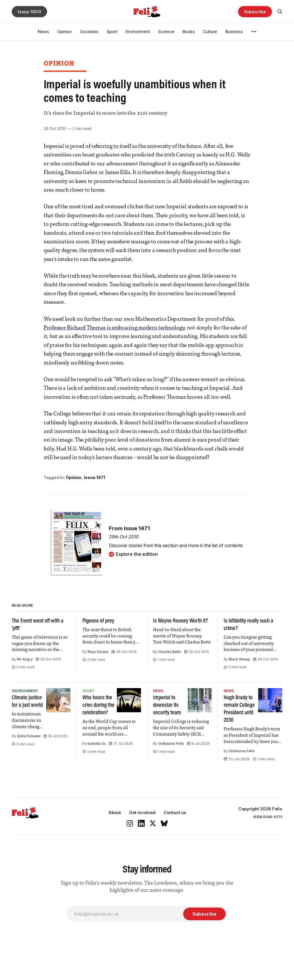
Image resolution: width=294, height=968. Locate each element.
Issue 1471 (94, 477)
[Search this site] (280, 11)
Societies (89, 31)
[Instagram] (129, 823)
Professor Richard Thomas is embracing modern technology (114, 328)
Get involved (142, 812)
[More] (253, 31)
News (43, 31)
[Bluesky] (164, 823)
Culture (210, 31)
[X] (152, 823)
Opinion (64, 31)
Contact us (175, 812)
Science (166, 31)
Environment (137, 31)
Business (234, 31)
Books (188, 31)
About (114, 812)
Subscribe (255, 11)
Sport (112, 31)
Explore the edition (137, 554)
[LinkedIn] (141, 823)
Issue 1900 (29, 11)
